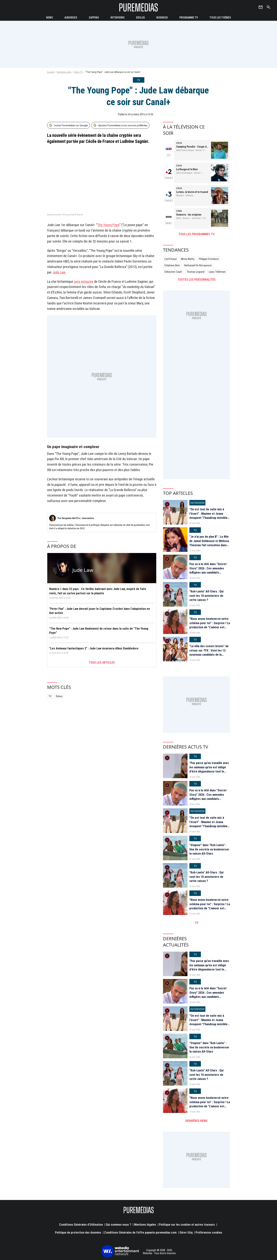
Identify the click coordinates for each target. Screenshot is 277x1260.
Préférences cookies (209, 1232)
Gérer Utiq (186, 1232)
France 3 (169, 200)
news (49, 17)
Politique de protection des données (78, 1232)
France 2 (169, 177)
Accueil (50, 72)
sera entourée (83, 281)
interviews (117, 17)
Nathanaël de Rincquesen (198, 265)
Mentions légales (145, 1224)
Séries (59, 696)
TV (49, 696)
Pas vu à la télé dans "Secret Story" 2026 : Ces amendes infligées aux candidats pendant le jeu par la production (207, 572)
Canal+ (168, 223)
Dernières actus (64, 72)
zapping (94, 17)
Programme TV (188, 17)
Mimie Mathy (187, 258)
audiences (70, 17)
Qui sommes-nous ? (118, 1224)
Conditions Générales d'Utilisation (81, 1224)
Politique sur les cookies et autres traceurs (187, 1224)
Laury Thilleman (217, 271)
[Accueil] (138, 7)
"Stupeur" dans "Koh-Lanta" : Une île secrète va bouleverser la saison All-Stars (209, 849)
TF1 (169, 155)
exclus (140, 17)
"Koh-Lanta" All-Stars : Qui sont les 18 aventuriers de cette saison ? (206, 596)
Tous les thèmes (220, 17)
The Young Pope (108, 225)
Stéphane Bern (172, 265)
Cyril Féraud (170, 258)
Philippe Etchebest (209, 258)
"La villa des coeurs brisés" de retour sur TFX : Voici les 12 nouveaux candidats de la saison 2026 (209, 652)
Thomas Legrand (195, 271)
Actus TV (78, 72)
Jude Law (58, 272)
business (162, 17)
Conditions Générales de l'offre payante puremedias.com (140, 1232)
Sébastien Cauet (173, 271)
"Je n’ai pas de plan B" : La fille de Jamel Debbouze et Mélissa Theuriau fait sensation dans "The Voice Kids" (209, 543)
